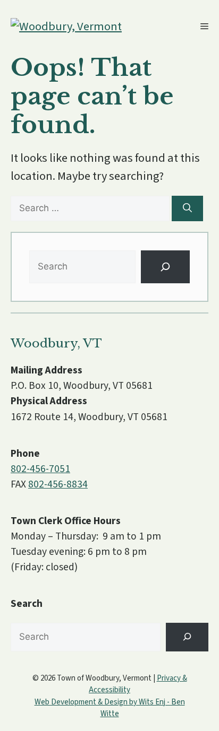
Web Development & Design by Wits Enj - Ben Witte (110, 708)
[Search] (187, 208)
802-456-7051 (40, 469)
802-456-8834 (58, 484)
